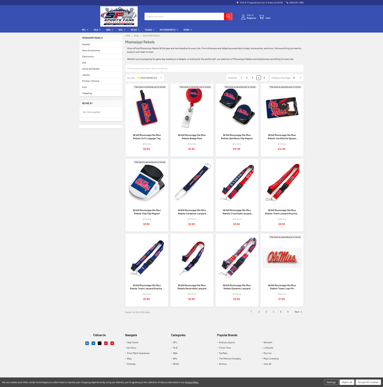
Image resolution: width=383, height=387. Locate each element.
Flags (148, 29)
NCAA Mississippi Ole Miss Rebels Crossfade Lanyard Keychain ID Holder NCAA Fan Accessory (237, 212)
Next (297, 311)
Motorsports (167, 29)
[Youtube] (112, 343)
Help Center (133, 342)
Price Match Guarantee (138, 353)
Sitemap (131, 363)
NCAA (134, 29)
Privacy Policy (191, 382)
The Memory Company (230, 358)
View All (267, 363)
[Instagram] (93, 343)
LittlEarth (268, 347)
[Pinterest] (106, 343)
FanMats (223, 353)
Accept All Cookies (368, 382)
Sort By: (131, 77)
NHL (121, 29)
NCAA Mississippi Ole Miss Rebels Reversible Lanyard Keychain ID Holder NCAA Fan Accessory (192, 287)
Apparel (86, 44)
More (186, 29)
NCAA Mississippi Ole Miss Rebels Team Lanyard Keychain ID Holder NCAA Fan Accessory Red (282, 212)
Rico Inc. (267, 353)
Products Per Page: (281, 77)
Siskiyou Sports (227, 342)
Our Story (131, 347)
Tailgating (87, 93)
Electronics (88, 56)
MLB (96, 29)
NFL (84, 29)
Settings (331, 382)
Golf (84, 62)
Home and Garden (90, 68)
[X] (99, 343)
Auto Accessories (91, 50)
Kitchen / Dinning (90, 80)
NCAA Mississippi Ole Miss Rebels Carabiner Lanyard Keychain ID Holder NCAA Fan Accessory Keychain (192, 212)
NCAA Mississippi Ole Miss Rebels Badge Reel (192, 137)
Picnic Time (225, 347)
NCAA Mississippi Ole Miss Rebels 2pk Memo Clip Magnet (237, 137)
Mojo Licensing (271, 358)
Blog (129, 358)
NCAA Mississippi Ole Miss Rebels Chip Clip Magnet (147, 212)
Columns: (233, 77)
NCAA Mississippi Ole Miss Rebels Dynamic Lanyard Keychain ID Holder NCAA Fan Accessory (237, 287)
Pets (84, 87)
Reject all (347, 382)
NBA (108, 29)
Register (251, 17)
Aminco (223, 363)
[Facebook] (87, 343)
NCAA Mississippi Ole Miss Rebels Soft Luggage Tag (147, 137)
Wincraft (267, 342)
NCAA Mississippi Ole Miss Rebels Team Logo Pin (282, 287)
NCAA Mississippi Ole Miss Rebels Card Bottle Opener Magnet (282, 137)
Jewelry (86, 74)
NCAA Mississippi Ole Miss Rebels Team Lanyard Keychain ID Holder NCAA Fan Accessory (147, 287)
